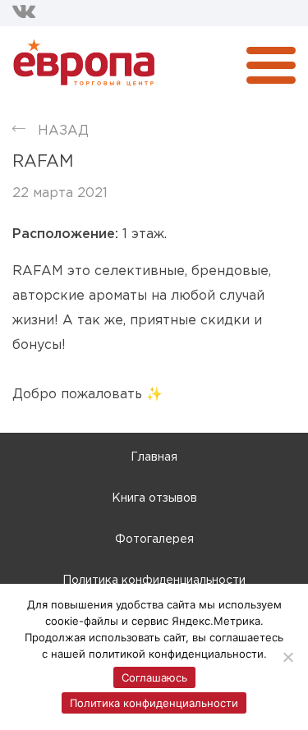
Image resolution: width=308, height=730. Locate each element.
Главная (154, 457)
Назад (63, 131)
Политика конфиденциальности (154, 580)
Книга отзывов (154, 498)
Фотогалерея (154, 539)
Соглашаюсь (154, 677)
